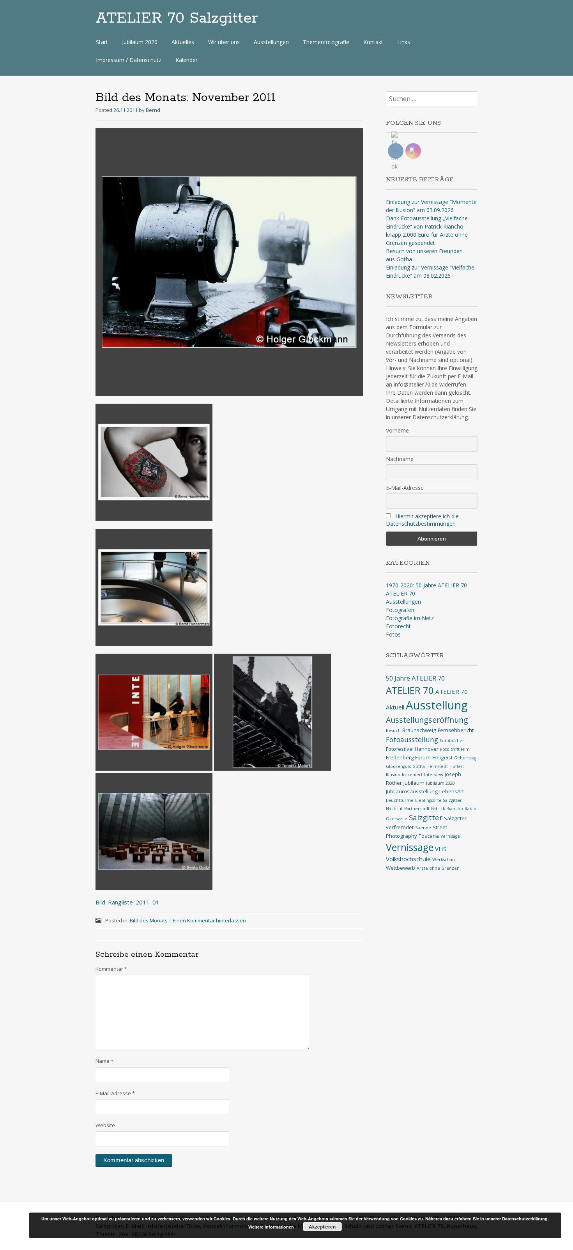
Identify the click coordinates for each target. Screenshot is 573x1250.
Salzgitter (425, 817)
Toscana (429, 835)
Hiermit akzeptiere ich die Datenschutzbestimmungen (422, 519)
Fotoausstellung (412, 739)
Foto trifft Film (455, 749)
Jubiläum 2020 (139, 42)
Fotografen (400, 609)
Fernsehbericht (456, 730)
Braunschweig (419, 730)
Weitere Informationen (271, 1227)
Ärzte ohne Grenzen (438, 868)
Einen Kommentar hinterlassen (209, 920)
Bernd (153, 109)
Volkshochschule (408, 859)
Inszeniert (412, 774)
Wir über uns (224, 42)
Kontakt (373, 42)
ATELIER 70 (400, 593)
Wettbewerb (400, 867)
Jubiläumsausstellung (412, 791)
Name (104, 1060)
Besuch (393, 730)
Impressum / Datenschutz (128, 60)
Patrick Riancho (447, 808)
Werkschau (443, 859)
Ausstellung (437, 705)
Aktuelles (183, 42)
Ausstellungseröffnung (427, 720)
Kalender (186, 60)
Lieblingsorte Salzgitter (438, 800)
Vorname (397, 430)
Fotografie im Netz (410, 618)
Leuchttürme (400, 800)
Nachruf (394, 808)
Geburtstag (465, 758)
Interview (433, 774)
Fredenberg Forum (408, 757)
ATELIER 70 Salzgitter (177, 18)
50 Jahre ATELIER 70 (415, 678)
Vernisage (450, 836)
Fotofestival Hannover (412, 748)
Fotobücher (452, 740)
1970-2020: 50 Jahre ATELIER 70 (426, 585)
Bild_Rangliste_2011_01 (127, 902)
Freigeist (442, 757)
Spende (423, 827)
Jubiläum (413, 782)
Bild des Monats (149, 920)
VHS (441, 849)
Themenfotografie (326, 42)
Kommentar (111, 968)
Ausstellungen (271, 42)
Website (105, 1125)
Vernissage (409, 847)
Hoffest (456, 766)
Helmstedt (437, 766)
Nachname (400, 459)
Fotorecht (398, 626)
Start (102, 42)
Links (403, 42)
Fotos (393, 634)
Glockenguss (398, 766)
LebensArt (451, 791)
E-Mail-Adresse (115, 1093)
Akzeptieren (322, 1226)
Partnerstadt (417, 808)
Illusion (393, 774)
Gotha (418, 766)
